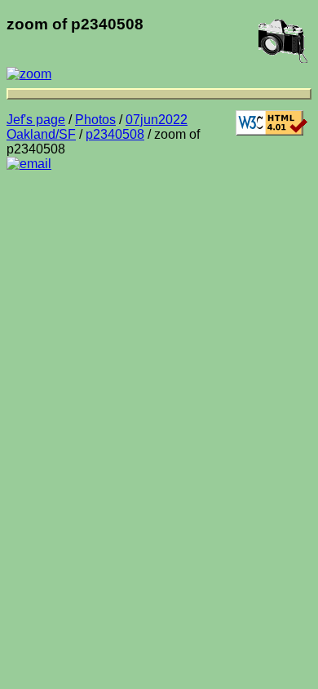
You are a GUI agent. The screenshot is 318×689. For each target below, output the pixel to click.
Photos (95, 120)
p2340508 (115, 134)
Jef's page (36, 120)
